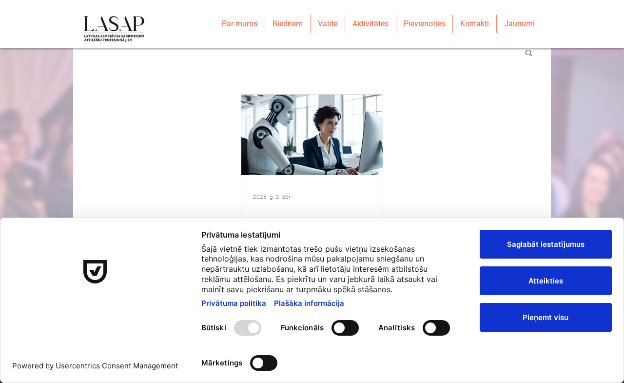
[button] (528, 53)
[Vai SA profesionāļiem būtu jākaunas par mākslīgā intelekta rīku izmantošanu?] (312, 135)
